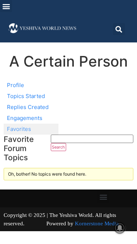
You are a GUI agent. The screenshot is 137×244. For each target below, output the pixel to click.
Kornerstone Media (97, 223)
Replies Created (28, 107)
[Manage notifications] (120, 228)
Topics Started (26, 96)
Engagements (24, 118)
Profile (15, 85)
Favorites (19, 128)
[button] (6, 6)
